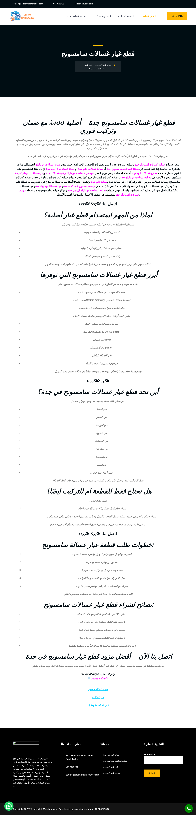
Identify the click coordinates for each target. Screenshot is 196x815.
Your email (149, 754)
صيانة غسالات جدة (76, 16)
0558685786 (58, 4)
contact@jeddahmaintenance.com (27, 4)
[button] (8, 806)
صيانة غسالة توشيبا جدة (49, 186)
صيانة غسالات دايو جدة (90, 169)
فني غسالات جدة (55, 173)
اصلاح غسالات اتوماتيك (145, 173)
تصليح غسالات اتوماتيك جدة (135, 177)
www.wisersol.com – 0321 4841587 (91, 809)
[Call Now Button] (189, 808)
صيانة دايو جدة (99, 181)
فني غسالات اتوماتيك (98, 705)
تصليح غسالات (102, 16)
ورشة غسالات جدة (111, 773)
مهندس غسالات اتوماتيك (80, 173)
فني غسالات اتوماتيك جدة (29, 173)
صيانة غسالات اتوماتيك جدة (150, 164)
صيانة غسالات (125, 16)
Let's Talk (177, 16)
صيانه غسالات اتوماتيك (47, 164)
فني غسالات (147, 16)
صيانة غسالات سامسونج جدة (123, 169)
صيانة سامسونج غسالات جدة (80, 186)
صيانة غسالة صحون (98, 689)
